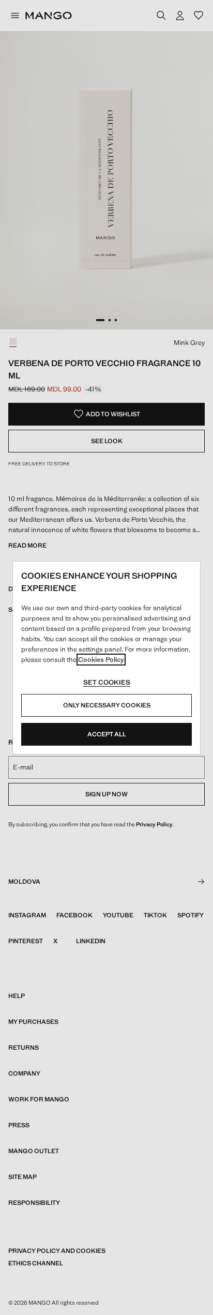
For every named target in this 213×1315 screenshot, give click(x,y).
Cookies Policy (101, 659)
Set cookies (106, 682)
